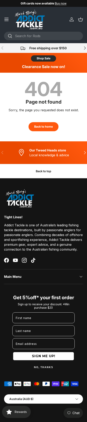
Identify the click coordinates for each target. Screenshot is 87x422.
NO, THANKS (43, 367)
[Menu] (6, 19)
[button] (80, 19)
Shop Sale (43, 58)
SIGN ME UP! (43, 356)
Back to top (43, 171)
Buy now (61, 3)
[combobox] (43, 36)
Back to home (43, 126)
